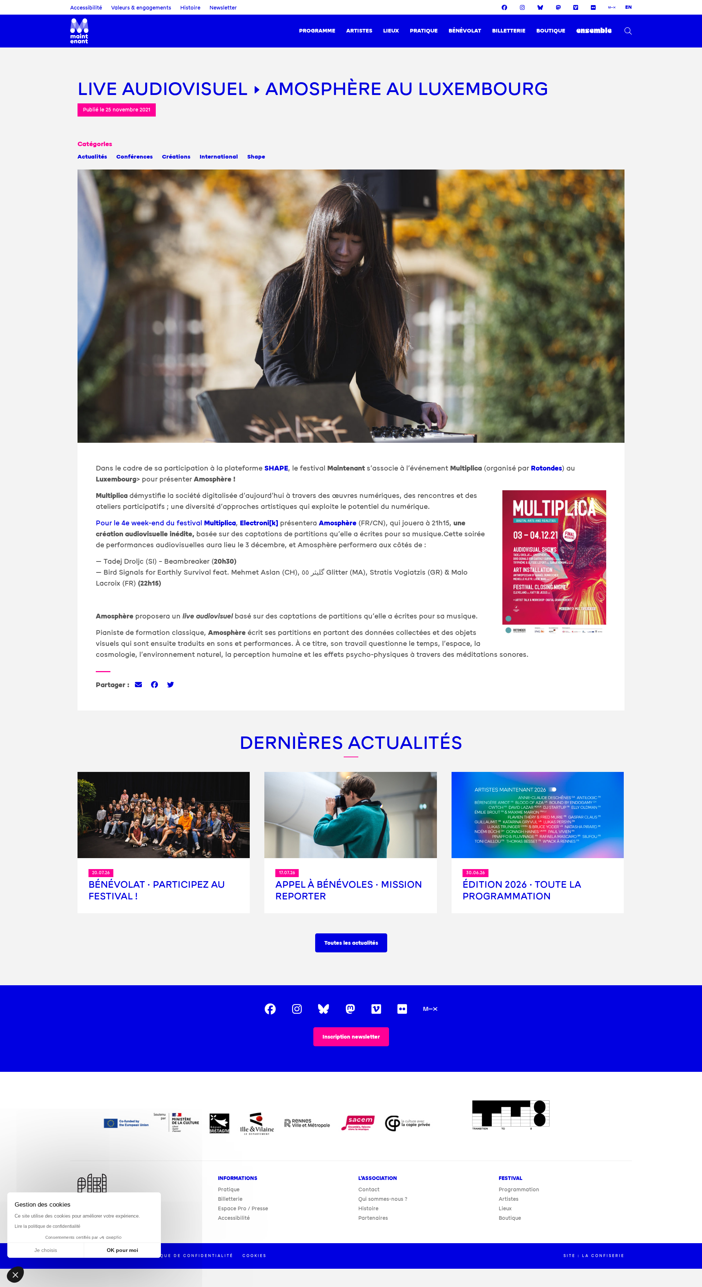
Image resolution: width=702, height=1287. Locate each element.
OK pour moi (122, 1250)
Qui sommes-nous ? (382, 1199)
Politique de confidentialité (187, 1255)
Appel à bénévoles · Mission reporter (348, 890)
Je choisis (45, 1250)
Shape (256, 156)
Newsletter (223, 8)
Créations (176, 156)
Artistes (359, 30)
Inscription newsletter (351, 1036)
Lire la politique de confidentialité (47, 1226)
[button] (15, 1274)
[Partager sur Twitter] (170, 685)
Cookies (254, 1255)
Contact (369, 1190)
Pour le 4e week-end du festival (166, 523)
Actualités (92, 156)
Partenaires (373, 1218)
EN (628, 7)
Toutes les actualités (351, 943)
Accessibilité (86, 8)
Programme (317, 30)
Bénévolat (465, 30)
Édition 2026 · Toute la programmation (522, 890)
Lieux (391, 30)
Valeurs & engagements (141, 8)
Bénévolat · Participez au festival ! (156, 890)
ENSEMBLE (594, 31)
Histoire (190, 8)
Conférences (134, 156)
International (219, 156)
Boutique (550, 30)
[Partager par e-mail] (138, 685)
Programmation (519, 1190)
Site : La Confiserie (593, 1255)
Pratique (424, 30)
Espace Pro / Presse (243, 1209)
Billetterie (508, 30)
